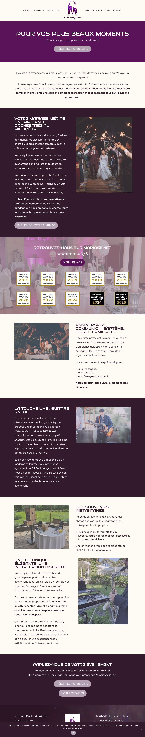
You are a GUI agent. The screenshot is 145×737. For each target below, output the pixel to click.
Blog (107, 10)
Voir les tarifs (72, 693)
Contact (117, 10)
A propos (39, 10)
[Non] (141, 729)
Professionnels (93, 10)
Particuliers (53, 10)
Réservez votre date (72, 48)
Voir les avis (72, 262)
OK (73, 733)
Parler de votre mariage (36, 225)
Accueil (27, 10)
